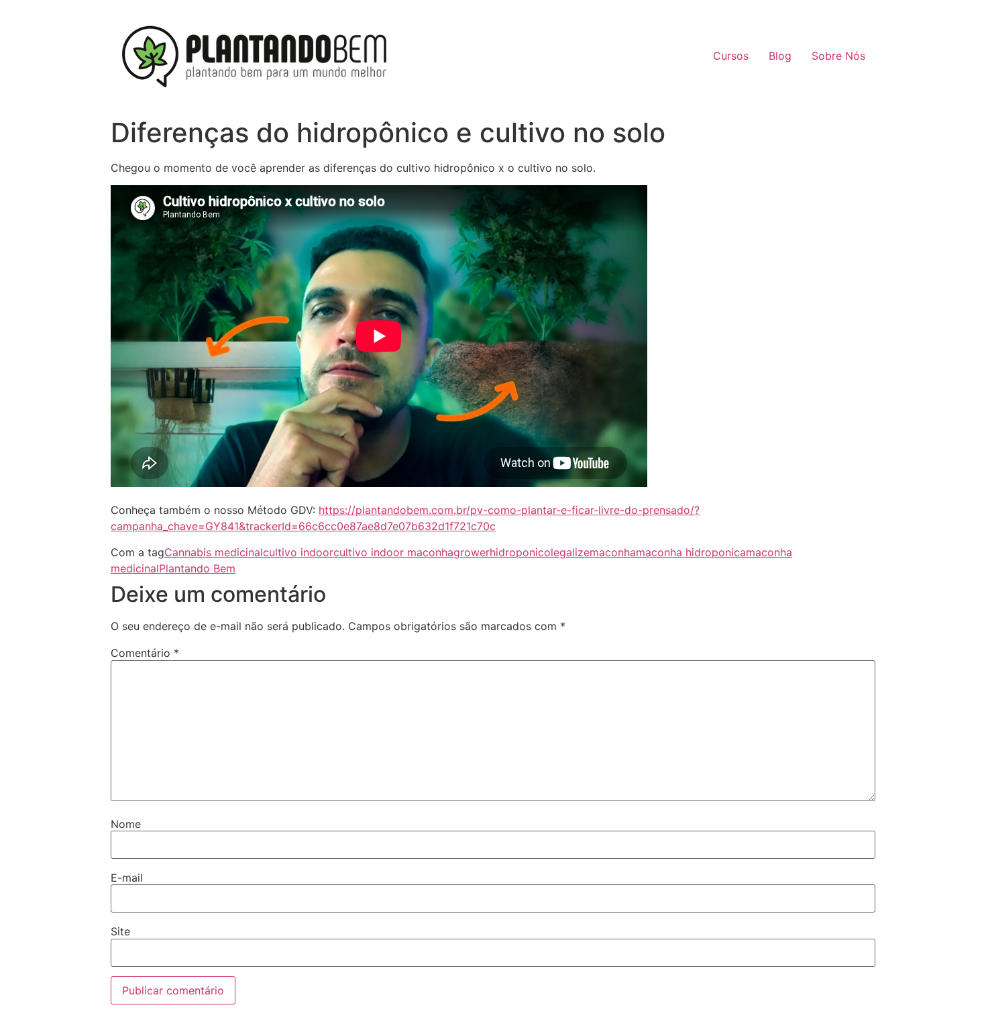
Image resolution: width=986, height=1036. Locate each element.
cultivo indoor (298, 552)
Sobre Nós (838, 55)
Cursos (731, 55)
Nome (126, 824)
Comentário (145, 653)
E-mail (127, 877)
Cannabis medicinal (213, 552)
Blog (780, 55)
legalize (570, 552)
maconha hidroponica (691, 552)
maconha (613, 552)
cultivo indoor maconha (393, 552)
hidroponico (520, 552)
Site (120, 931)
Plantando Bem (197, 568)
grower (471, 552)
